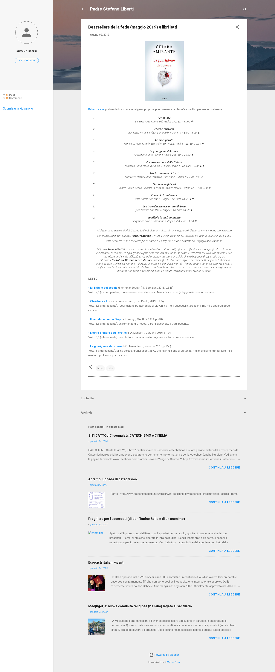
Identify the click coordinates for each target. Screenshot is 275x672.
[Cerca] (245, 10)
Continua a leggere (224, 467)
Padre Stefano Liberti (112, 9)
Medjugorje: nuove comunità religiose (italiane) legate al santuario (140, 606)
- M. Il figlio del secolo (102, 287)
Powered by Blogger (166, 654)
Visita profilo (27, 60)
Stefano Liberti (26, 51)
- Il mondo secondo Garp (104, 319)
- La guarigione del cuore (105, 346)
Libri (110, 368)
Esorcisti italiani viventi (106, 562)
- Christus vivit (98, 301)
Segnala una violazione (18, 108)
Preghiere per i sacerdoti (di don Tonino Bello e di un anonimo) (136, 519)
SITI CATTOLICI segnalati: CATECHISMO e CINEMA (127, 435)
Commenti (15, 98)
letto (100, 368)
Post (11, 94)
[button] (237, 28)
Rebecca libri (96, 109)
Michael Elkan (173, 662)
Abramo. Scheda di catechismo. (113, 479)
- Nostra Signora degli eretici (107, 332)
